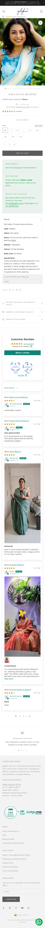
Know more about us (10, 831)
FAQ (4, 835)
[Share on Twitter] (13, 290)
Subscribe (11, 899)
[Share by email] (20, 290)
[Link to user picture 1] (22, 503)
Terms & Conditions (10, 871)
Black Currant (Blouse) (19, 397)
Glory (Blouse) (15, 451)
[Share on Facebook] (10, 290)
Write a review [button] (23, 352)
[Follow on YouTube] (22, 908)
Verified (21, 375)
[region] (22, 738)
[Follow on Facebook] (3, 908)
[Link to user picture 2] (7, 660)
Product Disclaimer (10, 867)
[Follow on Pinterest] (16, 908)
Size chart (39, 125)
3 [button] (23, 716)
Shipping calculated (23, 107)
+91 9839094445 (12, 206)
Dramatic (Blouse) (17, 565)
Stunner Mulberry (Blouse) (20, 689)
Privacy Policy (7, 863)
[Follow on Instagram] (10, 908)
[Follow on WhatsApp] (28, 908)
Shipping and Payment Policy (14, 859)
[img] (9, 400)
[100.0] (15, 367)
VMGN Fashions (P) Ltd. (11, 784)
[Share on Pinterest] (17, 290)
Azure (14, 240)
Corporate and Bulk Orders (13, 843)
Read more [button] (8, 678)
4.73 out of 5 (29, 344)
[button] (7, 111)
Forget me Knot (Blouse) (19, 421)
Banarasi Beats (8, 839)
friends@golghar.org (13, 203)
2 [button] (19, 716)
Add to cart (22, 153)
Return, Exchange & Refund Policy (16, 855)
